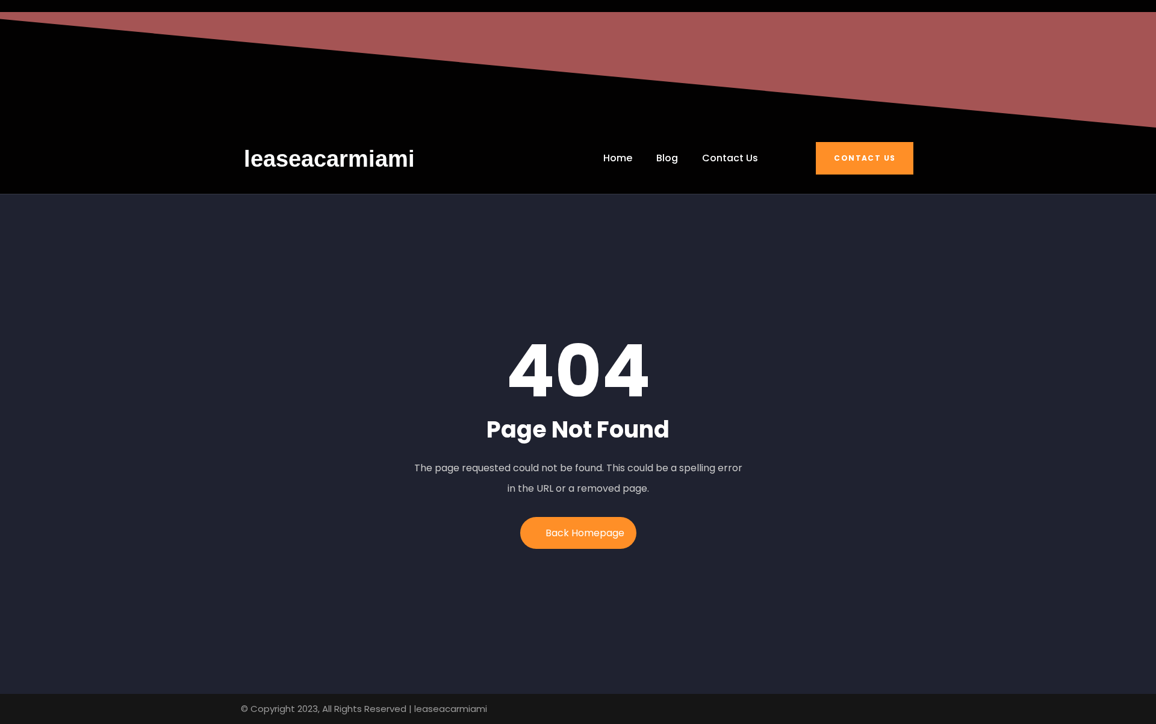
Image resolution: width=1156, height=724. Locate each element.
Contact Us (864, 158)
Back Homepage (584, 533)
